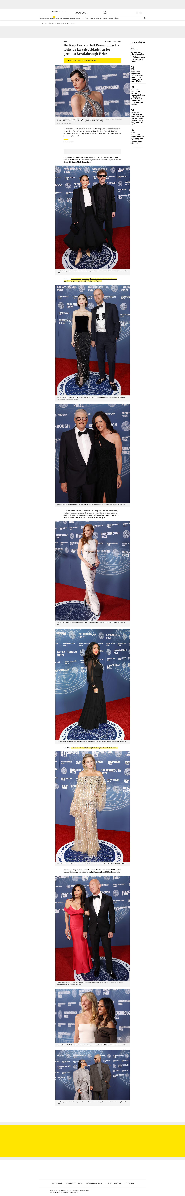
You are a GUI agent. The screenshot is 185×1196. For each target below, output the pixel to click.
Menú (144, 12)
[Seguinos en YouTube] (130, 12)
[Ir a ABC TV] (126, 18)
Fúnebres (108, 1183)
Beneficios (118, 1183)
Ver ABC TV (84, 12)
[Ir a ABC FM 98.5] (139, 18)
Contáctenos (129, 1183)
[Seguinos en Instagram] (133, 12)
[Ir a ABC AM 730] (131, 18)
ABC (45, 12)
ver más (104, 12)
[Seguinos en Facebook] (124, 12)
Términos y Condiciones (74, 1183)
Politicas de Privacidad (94, 1183)
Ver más (138, 55)
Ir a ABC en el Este (56, 13)
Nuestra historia (57, 1183)
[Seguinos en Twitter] (127, 12)
